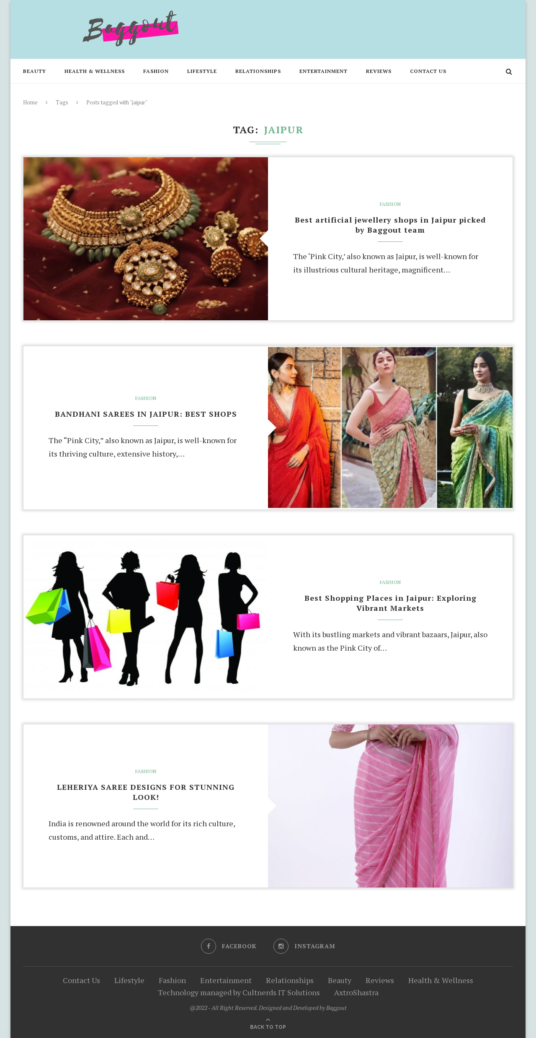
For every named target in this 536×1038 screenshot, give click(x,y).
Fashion (156, 71)
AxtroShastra (356, 992)
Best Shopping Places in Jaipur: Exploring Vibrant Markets (390, 603)
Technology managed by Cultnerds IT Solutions (239, 992)
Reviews (379, 71)
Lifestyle (202, 71)
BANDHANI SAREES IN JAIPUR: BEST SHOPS (146, 414)
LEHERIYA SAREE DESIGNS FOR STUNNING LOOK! (145, 792)
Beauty (34, 71)
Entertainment (323, 71)
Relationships (258, 71)
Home (30, 102)
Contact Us (428, 71)
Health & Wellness (94, 71)
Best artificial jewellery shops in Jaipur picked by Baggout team (390, 225)
